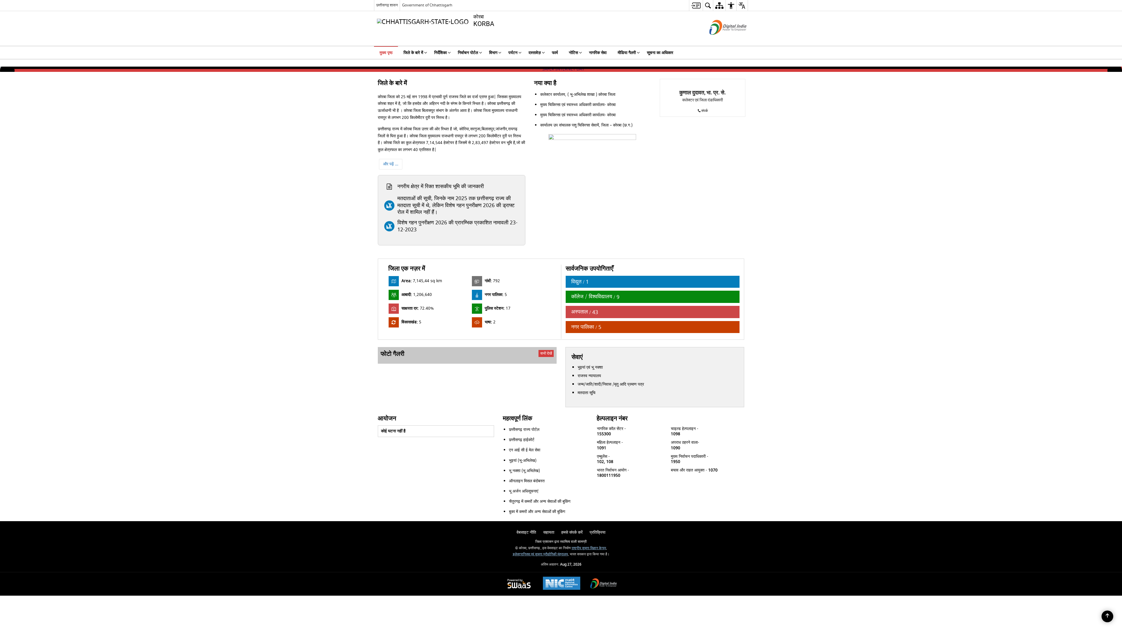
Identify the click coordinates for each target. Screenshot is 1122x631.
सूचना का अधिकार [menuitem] (660, 53)
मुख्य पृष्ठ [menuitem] (386, 53)
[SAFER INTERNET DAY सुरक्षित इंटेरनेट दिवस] (561, 69)
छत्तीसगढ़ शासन (387, 5)
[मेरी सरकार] (707, 523)
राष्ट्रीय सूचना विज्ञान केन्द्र (589, 553)
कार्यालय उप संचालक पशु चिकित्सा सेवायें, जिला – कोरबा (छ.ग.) (586, 125)
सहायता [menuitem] (548, 537)
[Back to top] (1107, 616)
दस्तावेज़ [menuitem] (535, 53)
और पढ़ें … (390, 164)
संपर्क (704, 110)
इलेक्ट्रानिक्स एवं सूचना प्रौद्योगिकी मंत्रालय (540, 559)
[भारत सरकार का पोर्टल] (414, 523)
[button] (7, 70)
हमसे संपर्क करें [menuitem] (572, 537)
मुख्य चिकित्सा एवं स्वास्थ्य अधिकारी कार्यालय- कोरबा (578, 105)
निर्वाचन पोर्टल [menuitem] (468, 53)
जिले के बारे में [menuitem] (413, 53)
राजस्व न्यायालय (589, 376)
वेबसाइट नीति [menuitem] (526, 537)
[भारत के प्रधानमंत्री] (473, 523)
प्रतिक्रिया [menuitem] (597, 537)
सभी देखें (546, 353)
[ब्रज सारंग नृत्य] (401, 366)
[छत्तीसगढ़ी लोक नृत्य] (443, 366)
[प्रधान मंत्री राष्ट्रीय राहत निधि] (590, 523)
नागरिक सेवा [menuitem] (598, 53)
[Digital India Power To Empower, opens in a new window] (603, 589)
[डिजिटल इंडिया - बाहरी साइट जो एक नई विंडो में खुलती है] (720, 40)
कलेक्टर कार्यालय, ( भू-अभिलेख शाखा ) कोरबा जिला (577, 94)
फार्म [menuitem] (555, 53)
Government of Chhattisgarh (427, 5)
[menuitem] (696, 5)
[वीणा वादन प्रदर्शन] (527, 363)
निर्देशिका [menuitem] (440, 53)
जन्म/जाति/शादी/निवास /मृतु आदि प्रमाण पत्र (611, 384)
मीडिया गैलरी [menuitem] (627, 53)
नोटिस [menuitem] (573, 53)
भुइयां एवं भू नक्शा (590, 367)
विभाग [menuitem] (493, 53)
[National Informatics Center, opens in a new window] (562, 589)
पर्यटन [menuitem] (512, 53)
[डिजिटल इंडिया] (531, 523)
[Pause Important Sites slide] (730, 521)
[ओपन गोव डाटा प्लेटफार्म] (648, 523)
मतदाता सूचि (586, 393)
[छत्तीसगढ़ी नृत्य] (485, 363)
